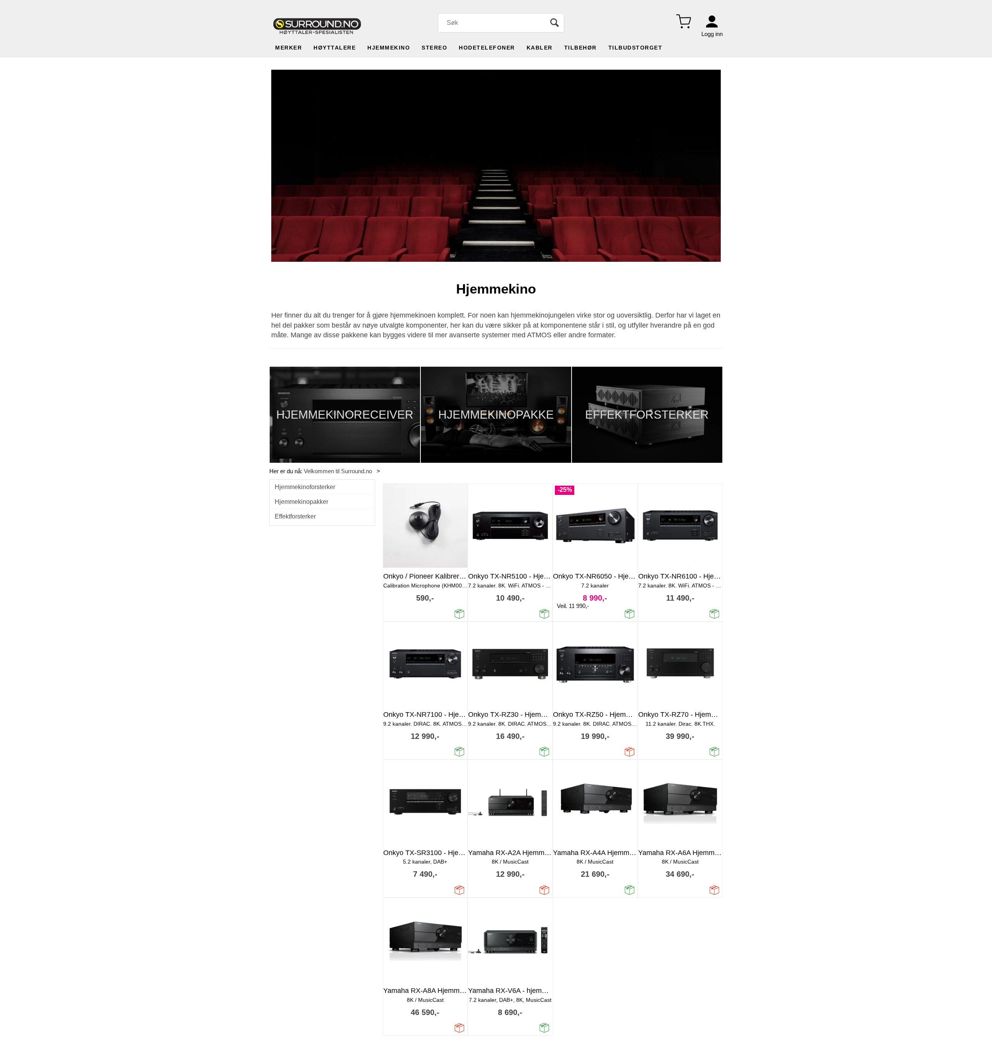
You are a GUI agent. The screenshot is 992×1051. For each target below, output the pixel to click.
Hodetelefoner (487, 48)
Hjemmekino (388, 48)
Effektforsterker (295, 516)
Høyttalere (334, 48)
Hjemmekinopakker (301, 501)
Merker (288, 48)
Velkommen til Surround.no (338, 471)
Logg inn (712, 34)
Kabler (540, 48)
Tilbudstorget (635, 48)
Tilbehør (580, 48)
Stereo (434, 48)
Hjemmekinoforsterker (305, 487)
